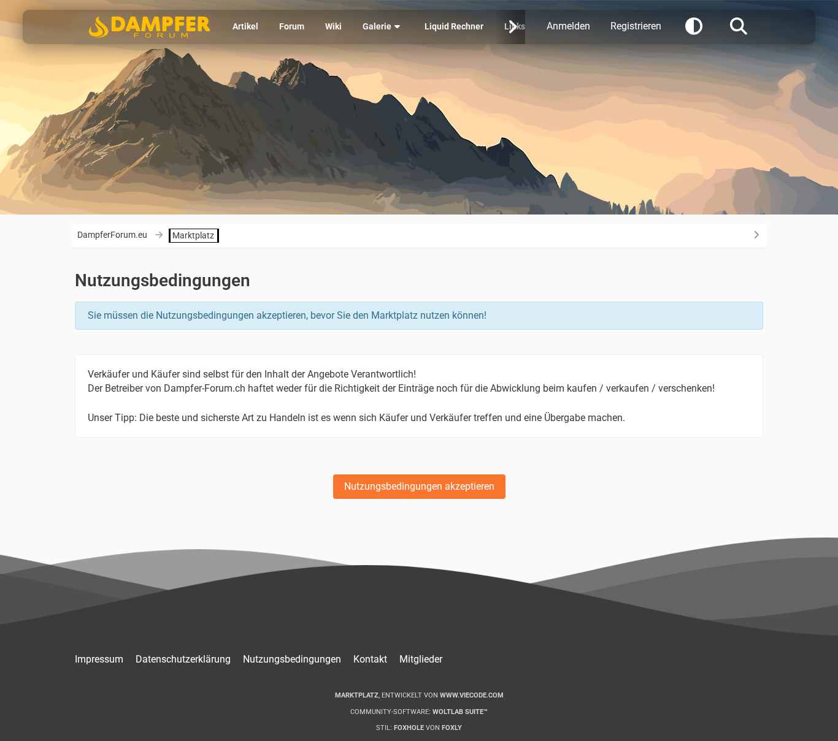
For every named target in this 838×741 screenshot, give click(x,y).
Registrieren (635, 26)
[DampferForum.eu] (149, 27)
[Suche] (738, 25)
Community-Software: (419, 712)
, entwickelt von (419, 695)
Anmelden (568, 26)
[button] (693, 25)
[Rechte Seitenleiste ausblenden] (756, 235)
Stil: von (419, 728)
